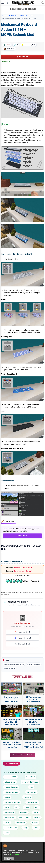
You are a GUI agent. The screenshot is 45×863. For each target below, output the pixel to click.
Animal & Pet (30, 777)
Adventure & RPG (10, 777)
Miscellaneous (9, 817)
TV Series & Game (11, 827)
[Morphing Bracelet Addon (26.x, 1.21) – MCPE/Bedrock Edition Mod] (33, 734)
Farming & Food (32, 802)
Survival (35, 822)
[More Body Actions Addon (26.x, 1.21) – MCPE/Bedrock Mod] (33, 711)
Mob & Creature (24, 817)
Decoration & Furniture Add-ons (14, 664)
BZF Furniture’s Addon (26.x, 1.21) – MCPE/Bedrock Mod (33, 699)
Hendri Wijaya (10, 49)
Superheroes (20, 822)
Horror (26, 807)
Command (27, 797)
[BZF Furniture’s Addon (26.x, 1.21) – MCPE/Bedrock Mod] (33, 689)
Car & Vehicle (31, 792)
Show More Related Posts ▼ (22, 755)
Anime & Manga (10, 782)
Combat (7, 797)
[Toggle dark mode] (7, 3)
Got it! (9, 859)
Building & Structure (11, 792)
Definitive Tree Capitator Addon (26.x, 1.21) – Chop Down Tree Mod (12, 744)
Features (6, 62)
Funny (7, 807)
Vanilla (36, 827)
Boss (31, 787)
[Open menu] (2, 2)
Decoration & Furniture (12, 802)
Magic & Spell (9, 812)
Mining (36, 812)
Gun (16, 807)
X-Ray (6, 833)
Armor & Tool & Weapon (30, 782)
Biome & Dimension (11, 787)
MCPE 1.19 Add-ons (34, 664)
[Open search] (42, 2)
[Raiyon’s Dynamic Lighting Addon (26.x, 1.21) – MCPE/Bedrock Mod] (11, 711)
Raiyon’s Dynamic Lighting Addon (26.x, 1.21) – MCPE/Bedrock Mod (12, 722)
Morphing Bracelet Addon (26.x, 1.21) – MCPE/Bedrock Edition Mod (33, 744)
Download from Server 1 (23, 567)
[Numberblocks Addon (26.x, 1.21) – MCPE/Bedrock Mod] (11, 689)
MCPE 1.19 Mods (10, 668)
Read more (14, 855)
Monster (37, 817)
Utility (25, 827)
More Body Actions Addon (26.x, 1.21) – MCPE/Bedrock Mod (33, 722)
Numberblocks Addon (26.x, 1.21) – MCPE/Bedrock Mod (11, 699)
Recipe (7, 822)
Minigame (23, 812)
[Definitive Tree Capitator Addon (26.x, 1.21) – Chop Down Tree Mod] (11, 734)
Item (36, 807)
